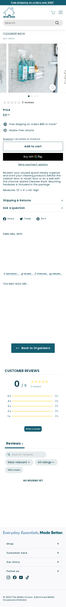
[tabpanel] (33, 484)
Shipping (8, 139)
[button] (33, 396)
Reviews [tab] (14, 443)
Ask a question (14, 208)
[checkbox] (14, 470)
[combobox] (33, 23)
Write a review (33, 428)
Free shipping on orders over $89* (32, 2)
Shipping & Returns (17, 200)
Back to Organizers (35, 348)
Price (6, 110)
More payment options (33, 164)
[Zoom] (52, 87)
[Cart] (53, 12)
